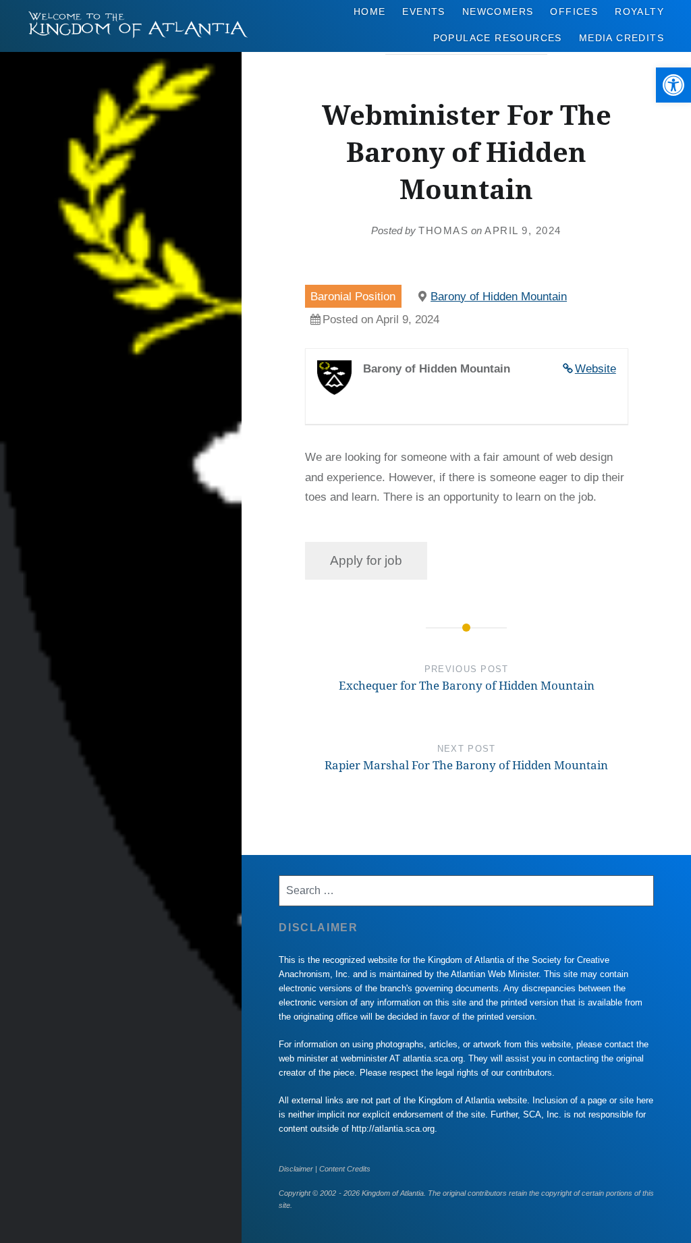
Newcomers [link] (498, 11)
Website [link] (595, 368)
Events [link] (423, 11)
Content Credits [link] (344, 1169)
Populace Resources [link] (497, 37)
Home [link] (370, 11)
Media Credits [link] (621, 37)
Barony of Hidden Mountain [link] (499, 296)
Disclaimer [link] (296, 1169)
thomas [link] (443, 230)
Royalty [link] (639, 11)
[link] (673, 85)
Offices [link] (574, 11)
